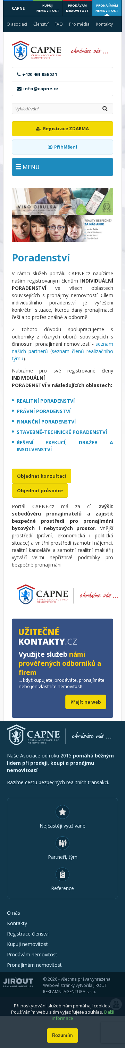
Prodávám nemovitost (77, 8)
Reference (62, 888)
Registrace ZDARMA (66, 128)
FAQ (59, 24)
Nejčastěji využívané (62, 825)
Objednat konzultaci (41, 476)
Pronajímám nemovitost (106, 8)
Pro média (79, 24)
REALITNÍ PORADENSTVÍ (46, 400)
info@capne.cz (41, 88)
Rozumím (62, 1035)
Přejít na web (85, 702)
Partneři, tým (62, 857)
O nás (13, 912)
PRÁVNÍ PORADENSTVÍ (43, 411)
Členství (41, 24)
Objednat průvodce (40, 490)
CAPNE (18, 8)
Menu (31, 167)
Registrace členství (28, 933)
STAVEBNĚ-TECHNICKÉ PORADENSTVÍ (62, 432)
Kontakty (104, 24)
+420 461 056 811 (39, 74)
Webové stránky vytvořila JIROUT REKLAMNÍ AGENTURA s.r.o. (75, 988)
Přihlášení (65, 147)
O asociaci (17, 24)
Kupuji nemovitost (47, 8)
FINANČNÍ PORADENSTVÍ (46, 421)
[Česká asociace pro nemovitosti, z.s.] (62, 50)
